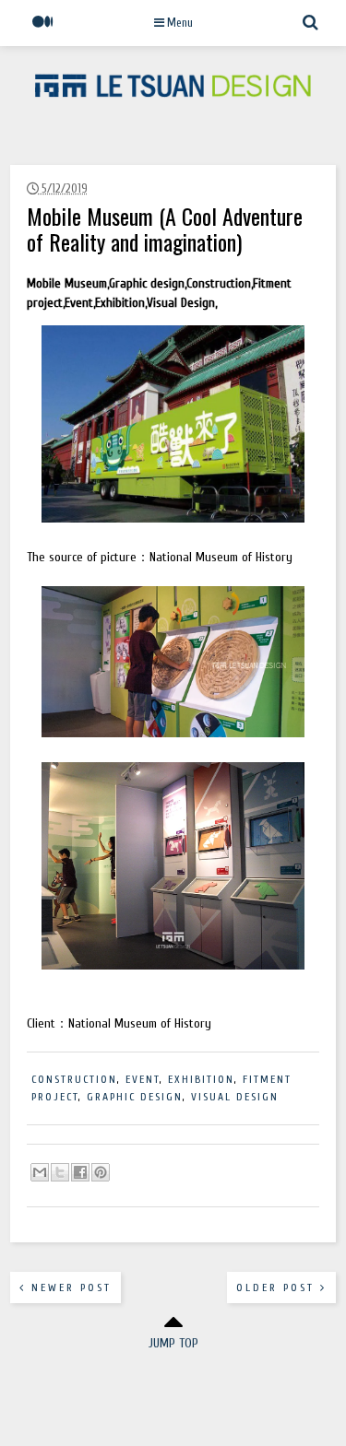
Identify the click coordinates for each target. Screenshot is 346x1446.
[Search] (310, 31)
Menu (178, 22)
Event (142, 1079)
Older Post (278, 1287)
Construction (74, 1079)
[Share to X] (60, 1172)
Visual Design (235, 1096)
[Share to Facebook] (80, 1172)
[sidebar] (43, 31)
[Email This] (39, 1172)
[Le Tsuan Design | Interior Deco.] (173, 92)
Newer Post (69, 1287)
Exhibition (201, 1079)
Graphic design (135, 1096)
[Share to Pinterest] (100, 1172)
